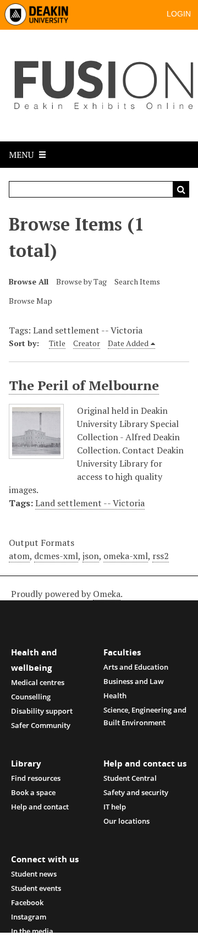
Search (181, 189)
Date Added (128, 343)
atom (19, 556)
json (90, 556)
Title (57, 343)
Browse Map (30, 300)
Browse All (28, 281)
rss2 (160, 556)
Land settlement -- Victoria (90, 503)
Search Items (137, 281)
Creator (86, 343)
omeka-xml (125, 556)
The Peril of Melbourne (84, 385)
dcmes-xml (56, 556)
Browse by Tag (81, 281)
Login (179, 13)
